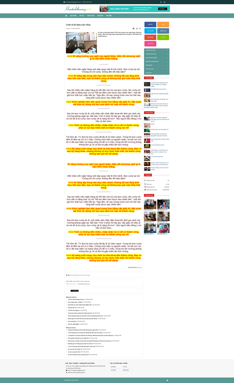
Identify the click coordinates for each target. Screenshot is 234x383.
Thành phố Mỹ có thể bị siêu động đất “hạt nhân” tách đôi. (159, 135)
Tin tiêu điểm (148, 78)
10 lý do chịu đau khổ (157, 156)
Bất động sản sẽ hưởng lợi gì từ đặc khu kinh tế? (80, 343)
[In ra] (137, 28)
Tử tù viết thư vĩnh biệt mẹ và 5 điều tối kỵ (78, 338)
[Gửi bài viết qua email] (134, 28)
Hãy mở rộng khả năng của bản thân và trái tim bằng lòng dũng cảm (85, 316)
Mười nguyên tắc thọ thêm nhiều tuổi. (160, 140)
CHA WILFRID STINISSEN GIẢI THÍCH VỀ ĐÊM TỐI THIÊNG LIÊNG (159, 84)
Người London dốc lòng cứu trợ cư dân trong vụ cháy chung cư (159, 163)
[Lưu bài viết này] (140, 28)
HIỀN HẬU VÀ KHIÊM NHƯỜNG (159, 94)
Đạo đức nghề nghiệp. (73, 324)
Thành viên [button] (90, 15)
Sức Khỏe (150, 43)
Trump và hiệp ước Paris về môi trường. (159, 168)
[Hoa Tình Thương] (77, 8)
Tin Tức (125, 366)
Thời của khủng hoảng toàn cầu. (76, 299)
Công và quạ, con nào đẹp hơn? (160, 129)
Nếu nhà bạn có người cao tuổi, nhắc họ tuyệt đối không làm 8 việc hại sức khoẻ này (89, 341)
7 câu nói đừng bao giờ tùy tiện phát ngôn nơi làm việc (81, 346)
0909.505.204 (87, 2)
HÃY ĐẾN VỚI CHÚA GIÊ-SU (158, 89)
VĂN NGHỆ (150, 37)
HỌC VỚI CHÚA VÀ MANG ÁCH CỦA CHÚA (159, 100)
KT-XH (163, 24)
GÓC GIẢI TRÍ (149, 69)
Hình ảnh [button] (100, 15)
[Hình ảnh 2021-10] (150, 216)
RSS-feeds (126, 370)
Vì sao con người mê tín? (74, 352)
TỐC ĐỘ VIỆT (74, 380)
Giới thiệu (113, 366)
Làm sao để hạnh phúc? (157, 145)
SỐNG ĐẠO (163, 31)
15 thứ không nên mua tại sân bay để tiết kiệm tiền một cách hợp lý (85, 332)
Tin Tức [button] (81, 15)
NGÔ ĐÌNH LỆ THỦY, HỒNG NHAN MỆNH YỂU (79, 305)
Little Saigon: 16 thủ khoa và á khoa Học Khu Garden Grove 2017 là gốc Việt (156, 152)
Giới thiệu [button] (73, 15)
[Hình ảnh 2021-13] (163, 216)
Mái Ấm (150, 24)
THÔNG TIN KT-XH (151, 54)
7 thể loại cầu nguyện (73, 310)
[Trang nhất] (66, 15)
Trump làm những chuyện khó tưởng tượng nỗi (80, 313)
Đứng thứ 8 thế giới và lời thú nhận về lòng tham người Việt (83, 330)
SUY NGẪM (150, 31)
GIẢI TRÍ (163, 37)
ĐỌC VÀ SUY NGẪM (151, 57)
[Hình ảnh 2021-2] (150, 228)
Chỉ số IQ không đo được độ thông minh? (78, 354)
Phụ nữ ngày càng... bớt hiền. (75, 302)
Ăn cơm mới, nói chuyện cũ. (75, 349)
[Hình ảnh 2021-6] (150, 204)
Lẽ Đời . (153, 124)
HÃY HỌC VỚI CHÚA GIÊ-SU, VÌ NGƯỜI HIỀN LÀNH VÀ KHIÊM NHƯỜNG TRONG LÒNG (156, 105)
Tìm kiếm (113, 370)
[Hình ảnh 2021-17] (163, 228)
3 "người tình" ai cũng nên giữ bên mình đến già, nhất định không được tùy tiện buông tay (90, 335)
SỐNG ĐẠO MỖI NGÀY (152, 61)
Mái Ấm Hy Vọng (150, 50)
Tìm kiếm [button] (109, 15)
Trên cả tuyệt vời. (72, 321)
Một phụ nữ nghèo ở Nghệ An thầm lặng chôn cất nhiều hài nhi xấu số (160, 119)
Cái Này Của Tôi (72, 307)
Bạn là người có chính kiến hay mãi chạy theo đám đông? (82, 318)
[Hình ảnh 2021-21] (163, 204)
